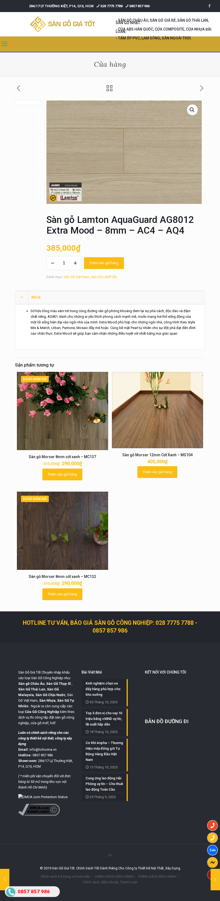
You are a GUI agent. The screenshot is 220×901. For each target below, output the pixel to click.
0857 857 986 (139, 6)
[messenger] (212, 862)
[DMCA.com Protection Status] (43, 797)
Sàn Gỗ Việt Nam (76, 277)
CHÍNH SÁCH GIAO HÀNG (114, 876)
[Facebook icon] (209, 5)
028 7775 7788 (111, 6)
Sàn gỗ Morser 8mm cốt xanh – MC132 (62, 576)
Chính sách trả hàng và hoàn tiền (65, 876)
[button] (192, 109)
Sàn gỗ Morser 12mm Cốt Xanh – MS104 (157, 455)
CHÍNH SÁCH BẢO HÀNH (157, 876)
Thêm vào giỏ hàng (104, 263)
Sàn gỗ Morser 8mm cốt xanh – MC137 (62, 457)
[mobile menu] (4, 43)
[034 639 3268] (212, 838)
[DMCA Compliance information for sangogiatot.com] (39, 815)
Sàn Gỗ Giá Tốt (29, 672)
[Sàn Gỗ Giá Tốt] (62, 24)
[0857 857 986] (212, 825)
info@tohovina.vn (43, 749)
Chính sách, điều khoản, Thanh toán (110, 882)
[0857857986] (212, 850)
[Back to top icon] (110, 855)
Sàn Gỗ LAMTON (104, 277)
